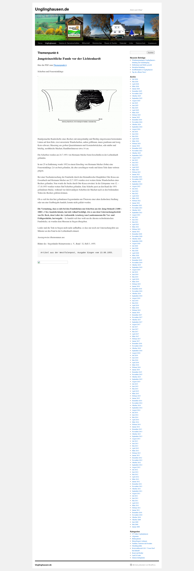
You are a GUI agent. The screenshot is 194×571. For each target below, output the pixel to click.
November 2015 (137, 374)
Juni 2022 (135, 191)
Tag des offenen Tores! (139, 72)
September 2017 (137, 322)
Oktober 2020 (136, 239)
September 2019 (137, 267)
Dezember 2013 (137, 429)
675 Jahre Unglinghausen (140, 534)
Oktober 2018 (136, 293)
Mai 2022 (135, 193)
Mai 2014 (135, 417)
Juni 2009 (135, 522)
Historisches (97, 43)
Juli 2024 (135, 131)
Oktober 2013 (136, 434)
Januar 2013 (136, 455)
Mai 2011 (135, 500)
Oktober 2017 (136, 320)
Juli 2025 (135, 103)
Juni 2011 (135, 498)
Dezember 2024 (137, 120)
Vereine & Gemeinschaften (69, 43)
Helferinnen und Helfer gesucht (142, 65)
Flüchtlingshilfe (137, 546)
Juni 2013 (135, 443)
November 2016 (137, 346)
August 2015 (136, 381)
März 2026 (135, 86)
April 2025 (135, 110)
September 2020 (137, 241)
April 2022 (135, 196)
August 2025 (136, 100)
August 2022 (136, 186)
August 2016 (136, 353)
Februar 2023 (136, 172)
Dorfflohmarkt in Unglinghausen (142, 70)
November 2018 (137, 291)
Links (131, 43)
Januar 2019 (136, 286)
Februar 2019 (136, 284)
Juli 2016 (135, 355)
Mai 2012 (135, 474)
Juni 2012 (135, 472)
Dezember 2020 (137, 234)
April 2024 (135, 139)
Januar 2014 (136, 427)
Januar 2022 (136, 203)
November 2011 (137, 486)
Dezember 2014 (137, 400)
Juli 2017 (135, 327)
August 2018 (136, 298)
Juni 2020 (135, 248)
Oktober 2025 (136, 96)
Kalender (123, 43)
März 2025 (135, 112)
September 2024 (137, 127)
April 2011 (135, 503)
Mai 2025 (135, 108)
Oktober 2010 (136, 517)
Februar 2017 (136, 339)
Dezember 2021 (137, 205)
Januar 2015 (136, 398)
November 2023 (137, 150)
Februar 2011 (136, 508)
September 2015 (137, 379)
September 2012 (137, 465)
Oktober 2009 (136, 519)
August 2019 (136, 270)
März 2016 (135, 365)
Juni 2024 (135, 134)
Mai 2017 (135, 331)
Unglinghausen (50, 43)
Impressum (152, 43)
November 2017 (137, 317)
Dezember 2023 (137, 148)
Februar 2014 (136, 424)
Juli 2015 (135, 384)
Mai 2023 (135, 165)
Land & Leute (136, 555)
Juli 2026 (135, 79)
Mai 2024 (135, 136)
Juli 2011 (135, 496)
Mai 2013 (135, 446)
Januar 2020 (136, 258)
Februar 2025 (136, 115)
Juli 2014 (135, 412)
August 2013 (136, 439)
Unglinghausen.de (52, 9)
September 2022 (137, 184)
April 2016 (135, 362)
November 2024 (137, 122)
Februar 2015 (136, 396)
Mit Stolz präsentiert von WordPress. (144, 565)
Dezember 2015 (137, 372)
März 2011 (135, 505)
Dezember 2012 (137, 458)
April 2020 (135, 253)
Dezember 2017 (137, 315)
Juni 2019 (135, 274)
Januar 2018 (136, 312)
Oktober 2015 (136, 377)
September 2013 (137, 436)
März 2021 (135, 227)
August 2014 (136, 410)
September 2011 (137, 491)
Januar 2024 (136, 146)
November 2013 (137, 431)
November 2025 (137, 93)
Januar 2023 (136, 174)
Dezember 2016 (137, 343)
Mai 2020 (135, 250)
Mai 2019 (135, 277)
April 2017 (135, 334)
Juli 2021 (135, 217)
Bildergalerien (136, 539)
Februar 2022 (136, 200)
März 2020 (135, 255)
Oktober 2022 (136, 181)
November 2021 (137, 208)
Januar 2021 (136, 231)
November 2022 (137, 179)
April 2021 (135, 224)
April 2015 (135, 391)
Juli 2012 (135, 469)
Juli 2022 (135, 189)
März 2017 (135, 336)
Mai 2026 (135, 81)
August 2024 (136, 129)
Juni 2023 (135, 162)
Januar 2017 (136, 341)
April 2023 (135, 167)
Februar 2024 (136, 143)
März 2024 (135, 141)
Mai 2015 (135, 389)
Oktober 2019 (136, 265)
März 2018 (135, 308)
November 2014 (137, 403)
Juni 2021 (135, 220)
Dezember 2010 (137, 512)
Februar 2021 (136, 229)
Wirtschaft (86, 43)
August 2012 (136, 467)
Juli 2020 (135, 246)
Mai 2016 (135, 360)
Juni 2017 (135, 329)
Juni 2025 (135, 105)
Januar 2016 (136, 369)
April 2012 (135, 477)
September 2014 (137, 408)
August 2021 (136, 215)
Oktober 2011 (136, 489)
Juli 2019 (135, 272)
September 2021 (137, 212)
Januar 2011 (136, 510)
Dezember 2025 (137, 91)
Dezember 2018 (137, 289)
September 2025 (137, 98)
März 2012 (135, 479)
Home (40, 43)
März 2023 (135, 170)
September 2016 (137, 350)
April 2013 (135, 448)
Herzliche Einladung (138, 67)
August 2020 (136, 243)
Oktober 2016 (136, 348)
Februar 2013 (136, 453)
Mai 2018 (135, 303)
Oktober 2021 (136, 210)
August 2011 (136, 493)
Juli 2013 (135, 441)
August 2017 (136, 324)
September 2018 (137, 296)
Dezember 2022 (137, 177)
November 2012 (137, 460)
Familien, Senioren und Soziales (142, 543)
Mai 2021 (135, 222)
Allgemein (135, 536)
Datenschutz (140, 43)
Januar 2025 (136, 117)
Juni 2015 (135, 386)
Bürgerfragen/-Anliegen (139, 541)
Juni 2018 (135, 300)
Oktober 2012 (136, 462)
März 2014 (135, 422)
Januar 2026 (136, 89)
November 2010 (137, 515)
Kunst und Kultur (137, 553)
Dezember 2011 (137, 484)
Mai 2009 (135, 524)
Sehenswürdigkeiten (138, 558)
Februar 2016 (136, 367)
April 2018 (135, 305)
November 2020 (137, 236)
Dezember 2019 (137, 260)
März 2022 (135, 198)
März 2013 (135, 450)
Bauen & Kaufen (111, 43)
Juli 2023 (135, 160)
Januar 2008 (136, 527)
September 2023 (137, 155)
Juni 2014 (135, 415)
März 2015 (135, 393)
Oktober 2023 (136, 153)
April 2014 (135, 419)
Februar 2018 (136, 310)
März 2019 (135, 281)
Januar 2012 (136, 481)
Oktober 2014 (136, 405)
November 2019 (137, 262)
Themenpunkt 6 (60, 65)
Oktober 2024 (136, 124)
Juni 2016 (135, 358)
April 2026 (135, 84)
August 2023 (136, 158)
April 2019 (135, 279)
